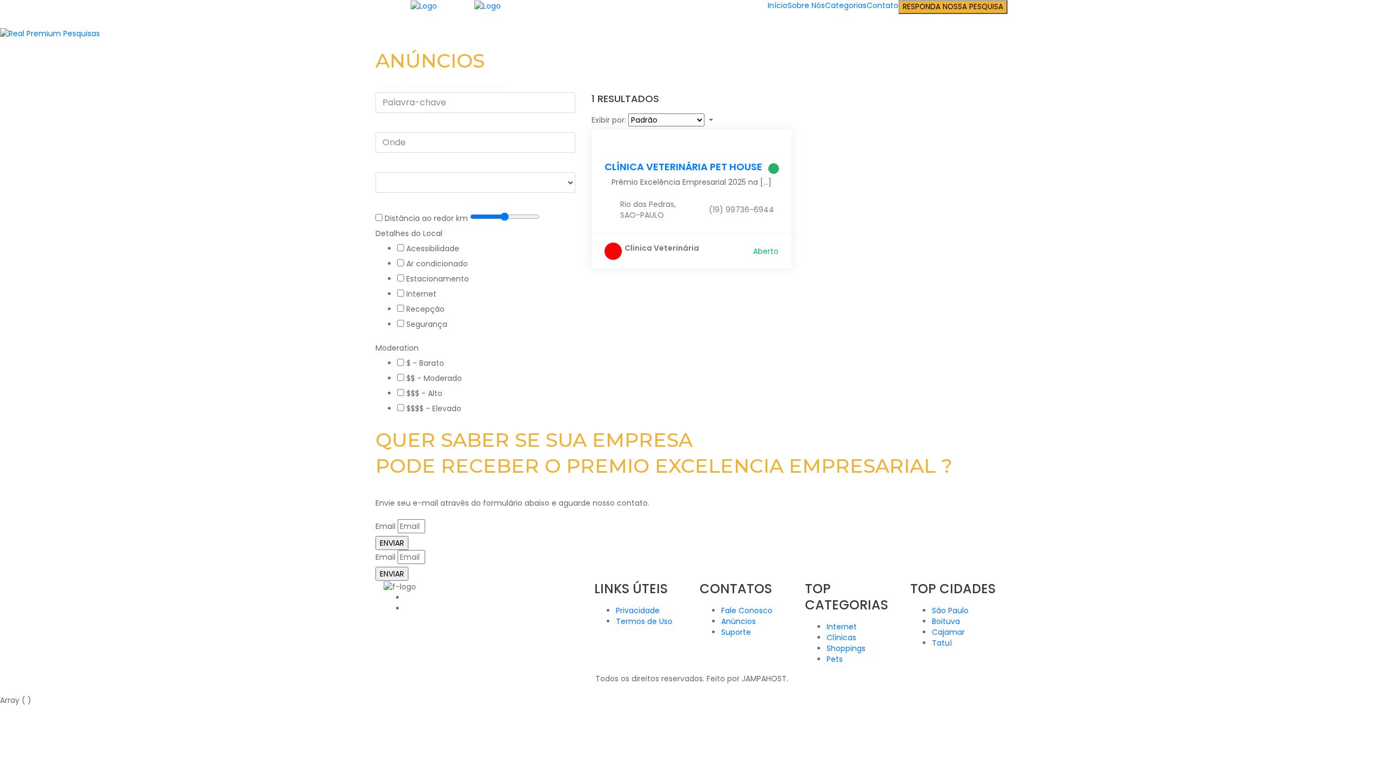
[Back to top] (3, 689)
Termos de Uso (644, 621)
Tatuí (942, 643)
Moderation (397, 348)
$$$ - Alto (424, 393)
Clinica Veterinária (662, 248)
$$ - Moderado (434, 378)
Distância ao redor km (426, 218)
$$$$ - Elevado (433, 408)
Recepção (425, 309)
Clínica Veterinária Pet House (683, 166)
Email (385, 526)
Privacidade (638, 610)
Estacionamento (437, 278)
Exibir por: (609, 120)
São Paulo (950, 610)
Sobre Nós (806, 5)
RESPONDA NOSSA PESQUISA (953, 7)
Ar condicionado (437, 263)
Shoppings (846, 648)
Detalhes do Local (408, 233)
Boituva (946, 621)
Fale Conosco (747, 610)
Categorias (846, 5)
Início (778, 5)
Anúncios (738, 621)
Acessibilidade (432, 248)
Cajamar (948, 632)
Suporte (736, 632)
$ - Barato (425, 363)
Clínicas (841, 637)
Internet (421, 294)
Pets (835, 659)
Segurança (426, 324)
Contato (882, 5)
